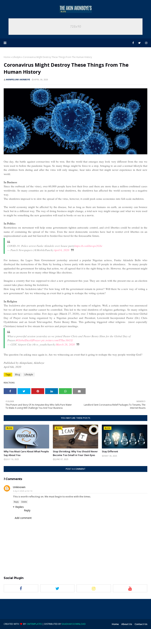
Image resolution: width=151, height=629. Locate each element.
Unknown (19, 487)
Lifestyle (16, 57)
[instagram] (145, 42)
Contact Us (141, 624)
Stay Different (110, 451)
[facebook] (133, 42)
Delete (24, 502)
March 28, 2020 (65, 344)
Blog (17, 374)
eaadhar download (74, 624)
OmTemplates (34, 624)
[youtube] (130, 588)
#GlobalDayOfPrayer (28, 340)
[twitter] (139, 42)
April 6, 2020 (61, 250)
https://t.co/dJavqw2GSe (88, 246)
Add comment (23, 518)
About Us (126, 624)
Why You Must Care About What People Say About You (26, 453)
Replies (19, 507)
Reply (16, 502)
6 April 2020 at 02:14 (22, 491)
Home (7, 57)
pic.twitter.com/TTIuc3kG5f (57, 340)
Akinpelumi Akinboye (18, 79)
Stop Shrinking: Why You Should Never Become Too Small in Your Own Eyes (75, 453)
